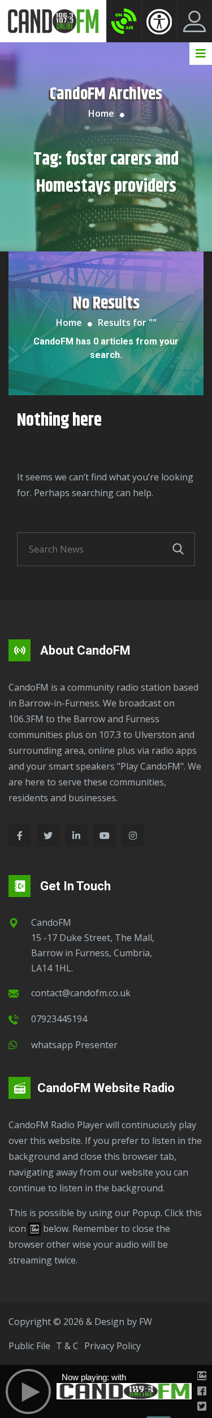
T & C (67, 1346)
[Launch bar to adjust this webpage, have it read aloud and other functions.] (159, 21)
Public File (29, 1346)
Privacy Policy (112, 1346)
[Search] (178, 549)
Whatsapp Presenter (74, 1045)
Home (101, 113)
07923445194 (59, 1019)
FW (145, 1321)
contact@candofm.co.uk (81, 993)
